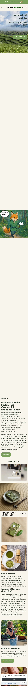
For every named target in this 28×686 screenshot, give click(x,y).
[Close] (26, 675)
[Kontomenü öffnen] (23, 7)
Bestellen (6, 455)
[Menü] (1, 7)
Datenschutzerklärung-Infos (9, 683)
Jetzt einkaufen (20, 37)
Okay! (14, 679)
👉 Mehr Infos (7, 661)
